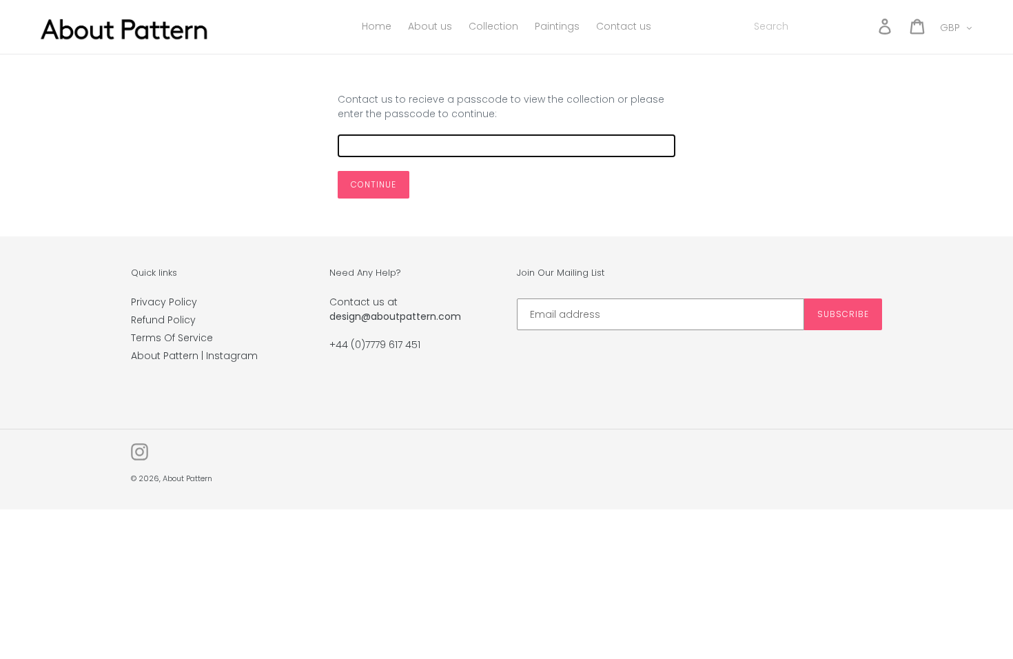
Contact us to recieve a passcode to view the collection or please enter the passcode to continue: (501, 106)
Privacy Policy (164, 302)
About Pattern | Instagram (194, 356)
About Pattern (187, 478)
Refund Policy (163, 320)
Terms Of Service (172, 338)
